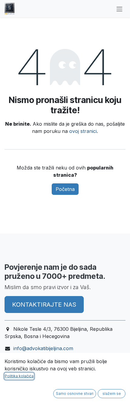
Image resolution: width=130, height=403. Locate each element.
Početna (65, 189)
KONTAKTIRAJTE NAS (44, 304)
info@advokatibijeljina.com (43, 348)
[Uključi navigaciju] (119, 8)
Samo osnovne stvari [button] (74, 393)
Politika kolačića (19, 376)
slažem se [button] (111, 393)
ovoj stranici (83, 131)
